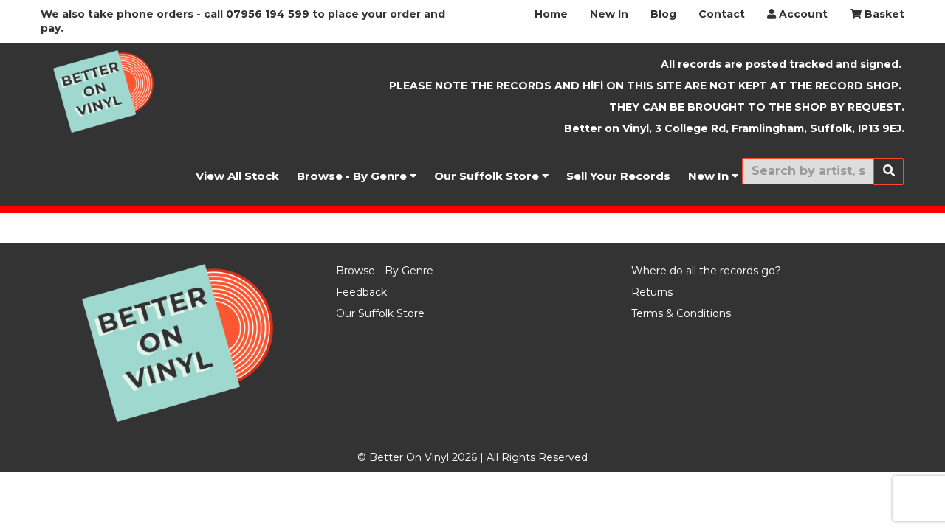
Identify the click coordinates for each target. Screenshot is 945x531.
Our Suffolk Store (488, 176)
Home (551, 14)
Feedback (361, 292)
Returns (652, 292)
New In (609, 14)
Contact (721, 14)
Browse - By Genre (353, 176)
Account (802, 14)
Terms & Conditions (681, 313)
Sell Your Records (618, 176)
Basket (883, 14)
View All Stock (237, 176)
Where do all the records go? (706, 270)
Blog (663, 14)
